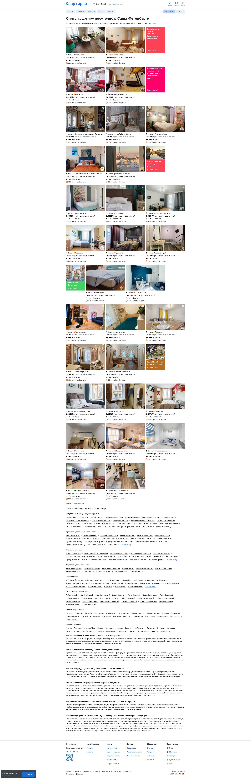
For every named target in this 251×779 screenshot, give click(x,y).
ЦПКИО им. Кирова (73, 523)
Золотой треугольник (90, 601)
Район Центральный (111, 598)
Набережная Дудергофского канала (138, 517)
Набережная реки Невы (114, 517)
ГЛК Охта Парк (109, 527)
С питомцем (110, 613)
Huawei (74, 751)
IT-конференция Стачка (98, 560)
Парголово (78, 628)
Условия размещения (134, 752)
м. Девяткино (150, 580)
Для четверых (138, 616)
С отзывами (106, 616)
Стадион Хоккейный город (75, 545)
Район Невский (71, 595)
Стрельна (132, 631)
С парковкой (176, 613)
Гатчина (69, 631)
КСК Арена (163, 541)
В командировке (123, 613)
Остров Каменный (118, 595)
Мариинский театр (108, 523)
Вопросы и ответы (113, 756)
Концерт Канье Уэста (73, 553)
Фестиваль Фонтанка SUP (118, 560)
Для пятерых (150, 616)
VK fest (143, 560)
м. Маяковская (162, 580)
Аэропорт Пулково (103, 571)
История (150, 752)
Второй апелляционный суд (141, 538)
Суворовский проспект (91, 538)
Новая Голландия (150, 523)
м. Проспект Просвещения (75, 586)
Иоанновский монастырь (97, 545)
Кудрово (128, 628)
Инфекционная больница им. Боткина (119, 541)
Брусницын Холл (122, 538)
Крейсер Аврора (108, 538)
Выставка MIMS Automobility (141, 553)
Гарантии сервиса (113, 752)
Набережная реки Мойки (166, 520)
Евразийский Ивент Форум (92, 556)
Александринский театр (91, 523)
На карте (69, 613)
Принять (28, 774)
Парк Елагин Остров (132, 527)
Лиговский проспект (162, 535)
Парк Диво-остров (124, 523)
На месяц (88, 613)
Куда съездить (175, 616)
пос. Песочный (139, 628)
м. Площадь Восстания (101, 583)
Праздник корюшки (73, 560)
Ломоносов (151, 628)
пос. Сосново (87, 631)
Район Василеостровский (92, 598)
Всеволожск (99, 631)
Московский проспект (145, 535)
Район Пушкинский (73, 601)
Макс (171, 748)
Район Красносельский (145, 598)
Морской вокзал (128, 568)
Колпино (77, 631)
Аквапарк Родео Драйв (93, 527)
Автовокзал (89, 571)
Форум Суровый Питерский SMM (96, 553)
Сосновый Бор (89, 628)
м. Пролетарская (173, 583)
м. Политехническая (135, 586)
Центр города (71, 517)
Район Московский (166, 601)
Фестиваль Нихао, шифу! (119, 553)
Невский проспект (96, 517)
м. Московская (145, 583)
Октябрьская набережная (101, 520)
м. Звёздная (138, 580)
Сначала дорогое (138, 613)
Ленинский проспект (127, 535)
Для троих (127, 616)
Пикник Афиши (109, 556)
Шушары (119, 628)
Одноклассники (174, 760)
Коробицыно (142, 631)
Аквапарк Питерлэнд (163, 527)
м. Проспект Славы (95, 586)
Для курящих (99, 613)
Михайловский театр (172, 523)
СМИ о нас (151, 756)
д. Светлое (123, 631)
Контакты (89, 752)
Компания (150, 748)
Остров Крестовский (150, 595)
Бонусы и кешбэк (113, 764)
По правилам (7, 774)
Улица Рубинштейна (90, 535)
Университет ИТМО (73, 535)
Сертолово (154, 631)
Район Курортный (166, 595)
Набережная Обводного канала (77, 520)
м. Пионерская (113, 580)
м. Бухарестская (158, 583)
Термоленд (137, 523)
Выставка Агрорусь (173, 556)
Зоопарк (120, 527)
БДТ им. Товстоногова (74, 527)
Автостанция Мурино (73, 568)
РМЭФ (149, 556)
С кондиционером (72, 616)
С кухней (84, 616)
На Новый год (159, 556)
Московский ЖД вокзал (74, 571)
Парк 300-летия (148, 527)
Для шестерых (162, 616)
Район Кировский (134, 595)
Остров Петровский (89, 604)
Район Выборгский (86, 595)
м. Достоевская (117, 583)
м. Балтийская (126, 580)
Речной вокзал (137, 571)
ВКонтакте (173, 752)
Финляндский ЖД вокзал (121, 571)
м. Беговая (108, 586)
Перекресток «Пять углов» (162, 538)
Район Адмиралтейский (148, 601)
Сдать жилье (131, 748)
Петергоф (161, 628)
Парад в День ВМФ (73, 556)
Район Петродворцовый (165, 598)
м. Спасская (86, 583)
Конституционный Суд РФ (94, 541)
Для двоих (117, 616)
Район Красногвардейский (109, 601)
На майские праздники (157, 560)
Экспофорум (83, 517)
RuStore (77, 751)
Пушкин (100, 628)
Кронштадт (171, 628)
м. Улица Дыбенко (72, 583)
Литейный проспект (73, 538)
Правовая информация (75, 774)
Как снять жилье (112, 748)
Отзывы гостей (112, 760)
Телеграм (172, 756)
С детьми (165, 613)
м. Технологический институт (95, 580)
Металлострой (111, 631)
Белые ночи (134, 560)
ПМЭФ (84, 560)
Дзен (171, 764)
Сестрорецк (109, 628)
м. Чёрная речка (131, 583)
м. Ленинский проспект (74, 580)
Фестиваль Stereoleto (136, 556)
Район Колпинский (73, 604)
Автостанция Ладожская (111, 568)
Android (70, 751)
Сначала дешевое (153, 613)
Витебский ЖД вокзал (92, 568)
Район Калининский (102, 595)
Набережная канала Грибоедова (143, 520)
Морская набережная (120, 520)
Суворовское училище (74, 541)
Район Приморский (128, 598)
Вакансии (150, 760)
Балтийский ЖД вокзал (144, 568)
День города (122, 556)
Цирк (161, 523)
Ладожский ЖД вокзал (163, 568)
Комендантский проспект (109, 535)
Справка (89, 748)
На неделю (79, 613)
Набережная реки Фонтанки (164, 517)
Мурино (69, 628)
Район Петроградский (129, 601)
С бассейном (95, 616)
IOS (67, 751)
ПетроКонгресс (113, 545)
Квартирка (77, 4)
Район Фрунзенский (73, 598)
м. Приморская (120, 586)
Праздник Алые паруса (161, 553)
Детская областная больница (146, 541)
